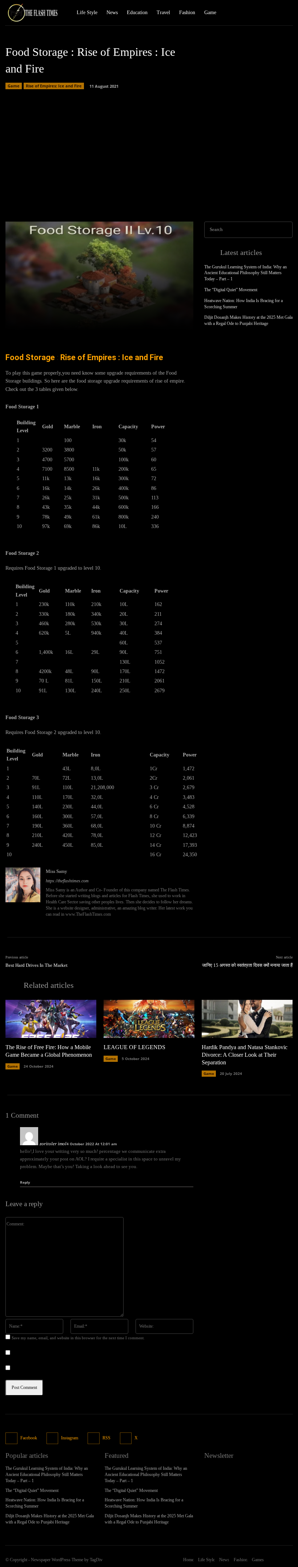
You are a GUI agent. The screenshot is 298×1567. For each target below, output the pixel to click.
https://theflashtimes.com (67, 880)
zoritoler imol (53, 1143)
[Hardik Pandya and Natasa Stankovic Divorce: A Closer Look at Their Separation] (247, 1019)
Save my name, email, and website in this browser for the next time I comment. (78, 1338)
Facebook (28, 1437)
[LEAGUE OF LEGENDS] (149, 1019)
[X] (285, 12)
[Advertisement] (149, 152)
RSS (106, 1437)
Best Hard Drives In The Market (36, 965)
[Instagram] (272, 12)
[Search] (285, 230)
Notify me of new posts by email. (46, 1368)
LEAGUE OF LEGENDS (134, 1047)
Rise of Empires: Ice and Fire (54, 85)
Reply (25, 1182)
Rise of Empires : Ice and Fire (111, 357)
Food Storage (30, 357)
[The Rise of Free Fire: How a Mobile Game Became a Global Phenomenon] (50, 1019)
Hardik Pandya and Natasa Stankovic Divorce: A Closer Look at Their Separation (244, 1054)
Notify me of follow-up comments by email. (57, 1353)
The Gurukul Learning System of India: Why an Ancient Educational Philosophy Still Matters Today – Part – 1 (245, 273)
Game (14, 85)
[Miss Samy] (22, 893)
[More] (180, 320)
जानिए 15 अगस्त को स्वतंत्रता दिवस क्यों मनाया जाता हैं (247, 965)
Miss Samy (56, 871)
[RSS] (94, 1438)
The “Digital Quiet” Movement (230, 289)
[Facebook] (259, 12)
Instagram (69, 1437)
